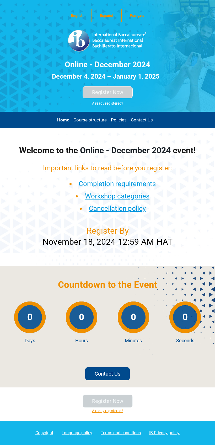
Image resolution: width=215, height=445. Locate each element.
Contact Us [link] (142, 119)
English (77, 15)
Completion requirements (117, 184)
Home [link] (63, 119)
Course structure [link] (90, 119)
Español (106, 15)
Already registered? (107, 103)
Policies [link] (119, 119)
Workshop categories (117, 196)
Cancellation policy (117, 208)
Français (137, 15)
